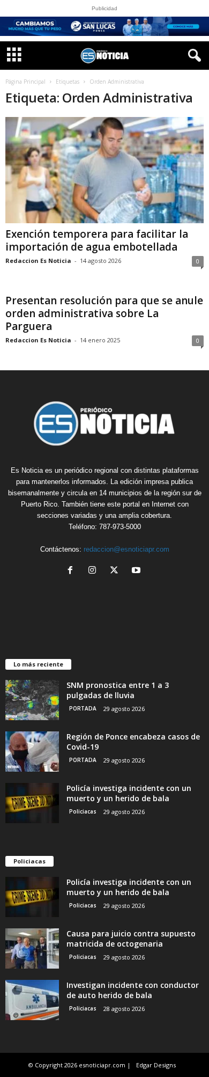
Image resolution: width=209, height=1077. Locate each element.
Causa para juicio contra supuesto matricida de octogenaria (131, 938)
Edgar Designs (156, 1065)
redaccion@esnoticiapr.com (126, 549)
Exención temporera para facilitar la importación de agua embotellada (96, 240)
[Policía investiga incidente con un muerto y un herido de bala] (32, 803)
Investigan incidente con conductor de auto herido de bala (132, 990)
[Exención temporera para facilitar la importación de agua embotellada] (104, 170)
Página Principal (25, 81)
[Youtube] (137, 571)
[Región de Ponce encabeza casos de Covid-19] (32, 751)
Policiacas (82, 811)
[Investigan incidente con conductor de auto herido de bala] (32, 1000)
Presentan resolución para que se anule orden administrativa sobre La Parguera (104, 313)
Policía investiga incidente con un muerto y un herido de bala (128, 793)
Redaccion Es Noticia (38, 261)
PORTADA (82, 708)
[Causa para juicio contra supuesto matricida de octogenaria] (32, 948)
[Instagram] (95, 571)
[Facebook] (73, 571)
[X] (117, 571)
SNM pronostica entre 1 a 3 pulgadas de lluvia (117, 690)
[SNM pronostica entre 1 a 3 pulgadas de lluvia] (32, 700)
